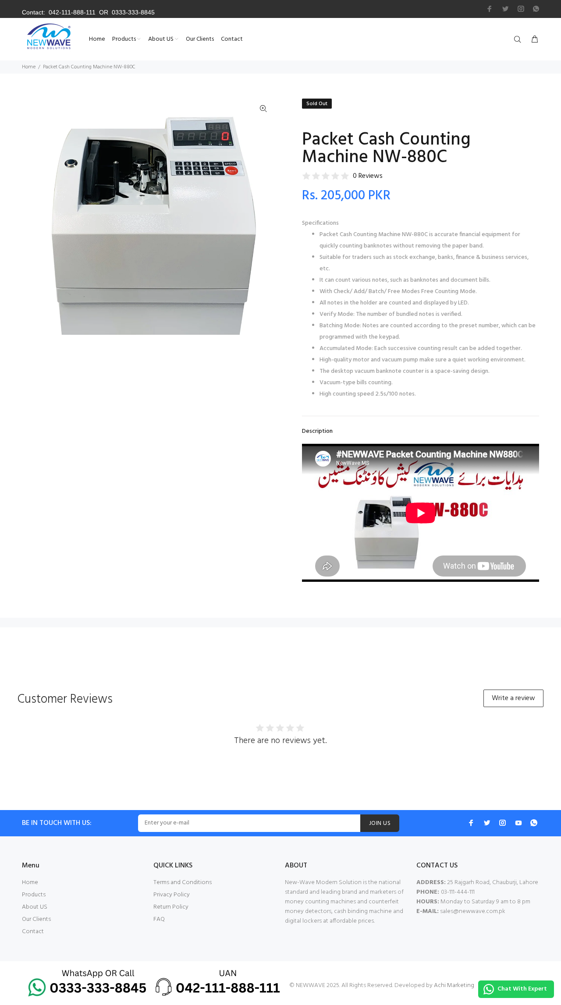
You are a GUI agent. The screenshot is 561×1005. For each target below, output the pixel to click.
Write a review (513, 698)
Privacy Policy (171, 895)
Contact (33, 932)
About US (34, 907)
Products (34, 895)
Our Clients (36, 919)
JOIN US (380, 823)
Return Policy (170, 907)
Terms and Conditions (182, 883)
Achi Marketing (454, 985)
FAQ (159, 919)
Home (29, 67)
